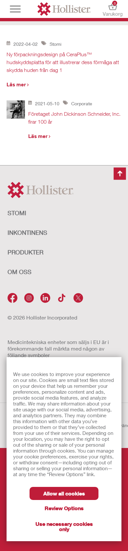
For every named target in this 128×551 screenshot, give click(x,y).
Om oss (20, 271)
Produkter (25, 252)
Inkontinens (27, 232)
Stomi (17, 212)
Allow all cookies (64, 493)
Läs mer (16, 84)
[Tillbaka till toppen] (120, 173)
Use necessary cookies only (64, 526)
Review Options (64, 508)
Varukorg (112, 9)
